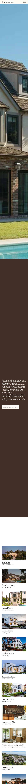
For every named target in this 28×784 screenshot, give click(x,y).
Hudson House (8, 699)
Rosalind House (8, 585)
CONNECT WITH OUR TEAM (10, 407)
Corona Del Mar (8, 722)
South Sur (6, 562)
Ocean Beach (7, 630)
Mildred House (8, 653)
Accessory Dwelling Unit (12, 744)
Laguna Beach (7, 767)
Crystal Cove (7, 607)
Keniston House (8, 676)
